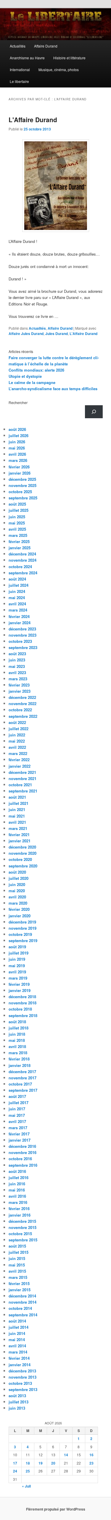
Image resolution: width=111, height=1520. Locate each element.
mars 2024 (18, 610)
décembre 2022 (22, 697)
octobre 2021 (20, 784)
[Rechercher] (94, 411)
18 (28, 1463)
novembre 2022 (22, 703)
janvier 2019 (19, 990)
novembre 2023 (22, 635)
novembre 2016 (22, 1152)
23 (91, 1463)
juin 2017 (17, 1109)
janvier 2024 (19, 622)
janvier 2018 (19, 1065)
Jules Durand (56, 333)
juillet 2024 (18, 585)
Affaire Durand (45, 45)
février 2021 (19, 834)
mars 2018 (18, 1052)
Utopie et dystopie (25, 376)
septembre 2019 (23, 940)
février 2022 (19, 759)
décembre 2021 (22, 772)
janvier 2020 (19, 915)
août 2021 (17, 797)
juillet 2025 (18, 510)
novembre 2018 (22, 1003)
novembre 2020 (22, 853)
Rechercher (18, 402)
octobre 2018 (20, 1009)
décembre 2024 (22, 554)
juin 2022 (17, 735)
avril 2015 (17, 1271)
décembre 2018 (22, 996)
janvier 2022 (19, 766)
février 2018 (19, 1059)
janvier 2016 (19, 1215)
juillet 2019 (18, 953)
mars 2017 (18, 1127)
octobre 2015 (20, 1233)
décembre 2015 (22, 1221)
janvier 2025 (19, 547)
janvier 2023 (19, 691)
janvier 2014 (19, 1364)
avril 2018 (17, 1046)
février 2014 (19, 1358)
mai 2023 (17, 666)
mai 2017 (17, 1115)
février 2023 (19, 685)
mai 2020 (17, 890)
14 (66, 1454)
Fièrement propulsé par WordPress (55, 1509)
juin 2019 (17, 959)
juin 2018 (17, 1034)
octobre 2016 (20, 1158)
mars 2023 (18, 678)
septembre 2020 (23, 866)
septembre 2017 (23, 1090)
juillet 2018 (18, 1028)
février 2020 (19, 909)
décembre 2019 (22, 922)
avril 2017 (17, 1121)
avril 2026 (17, 454)
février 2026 (19, 467)
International (20, 69)
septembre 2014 (23, 1315)
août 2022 (17, 722)
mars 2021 (18, 828)
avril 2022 (17, 747)
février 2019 (19, 984)
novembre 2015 (22, 1227)
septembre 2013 (23, 1389)
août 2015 (17, 1246)
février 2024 (19, 616)
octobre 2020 (20, 859)
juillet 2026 (18, 435)
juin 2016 (17, 1183)
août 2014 (17, 1321)
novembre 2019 (22, 928)
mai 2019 (17, 965)
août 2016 (17, 1171)
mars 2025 (18, 535)
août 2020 (17, 872)
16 (91, 1454)
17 (15, 1463)
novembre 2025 (22, 485)
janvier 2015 (19, 1289)
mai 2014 (17, 1339)
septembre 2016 (23, 1165)
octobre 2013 (20, 1383)
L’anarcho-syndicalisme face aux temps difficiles (53, 388)
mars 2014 (18, 1352)
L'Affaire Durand (33, 119)
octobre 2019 (20, 934)
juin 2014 (17, 1333)
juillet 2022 (18, 728)
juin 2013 (17, 1408)
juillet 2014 (18, 1327)
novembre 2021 (22, 778)
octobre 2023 (20, 641)
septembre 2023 (23, 647)
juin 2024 (17, 591)
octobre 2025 (20, 491)
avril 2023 (17, 672)
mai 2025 (17, 523)
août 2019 (17, 946)
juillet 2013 (18, 1402)
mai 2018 (17, 1040)
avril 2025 (17, 529)
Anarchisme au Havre (27, 57)
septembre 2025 (23, 498)
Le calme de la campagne (32, 382)
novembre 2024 (22, 560)
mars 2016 (18, 1202)
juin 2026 (17, 441)
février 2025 (19, 541)
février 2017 (19, 1134)
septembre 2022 (23, 716)
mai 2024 (17, 597)
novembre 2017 (22, 1078)
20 (53, 1463)
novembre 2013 (22, 1377)
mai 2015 (17, 1265)
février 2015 (19, 1283)
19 (40, 1463)
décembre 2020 (22, 847)
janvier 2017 (19, 1140)
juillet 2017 (18, 1102)
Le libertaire (19, 81)
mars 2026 (18, 460)
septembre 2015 (23, 1240)
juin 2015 (17, 1258)
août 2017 (17, 1096)
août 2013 (17, 1395)
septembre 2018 (23, 1015)
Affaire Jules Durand (26, 333)
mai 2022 (17, 741)
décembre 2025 (22, 479)
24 (15, 1471)
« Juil (26, 1486)
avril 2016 (17, 1196)
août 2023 (17, 653)
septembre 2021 (23, 791)
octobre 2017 (20, 1084)
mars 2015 (18, 1277)
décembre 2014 (22, 1296)
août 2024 (17, 579)
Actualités (17, 45)
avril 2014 (17, 1346)
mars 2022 (18, 753)
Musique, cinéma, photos (58, 69)
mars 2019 (18, 978)
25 (28, 1471)
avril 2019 (17, 972)
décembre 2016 (22, 1146)
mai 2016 (17, 1190)
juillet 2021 (18, 803)
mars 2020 (18, 903)
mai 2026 (17, 448)
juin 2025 (17, 516)
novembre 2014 (22, 1302)
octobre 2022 (20, 709)
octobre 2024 (20, 566)
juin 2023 (17, 660)
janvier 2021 (19, 841)
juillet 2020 (18, 878)
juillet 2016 (18, 1177)
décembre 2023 (22, 629)
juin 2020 (17, 884)
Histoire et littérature (69, 57)
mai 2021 (17, 816)
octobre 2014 (20, 1308)
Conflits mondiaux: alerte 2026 (36, 370)
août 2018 (17, 1021)
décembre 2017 (22, 1071)
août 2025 (17, 504)
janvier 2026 (19, 473)
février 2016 (19, 1208)
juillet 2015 (18, 1252)
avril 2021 (17, 822)
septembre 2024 (23, 573)
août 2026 (17, 429)
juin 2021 (17, 809)
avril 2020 (17, 897)
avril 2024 (17, 604)
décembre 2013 (22, 1371)
